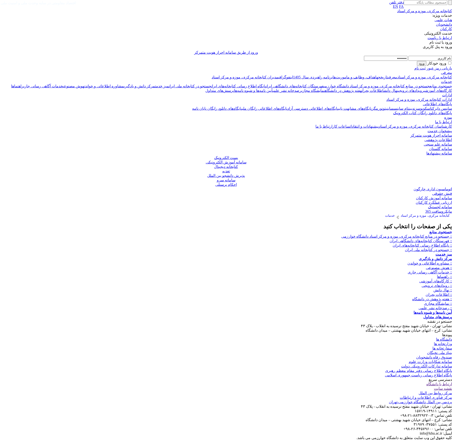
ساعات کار (341, 126)
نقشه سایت (443, 389)
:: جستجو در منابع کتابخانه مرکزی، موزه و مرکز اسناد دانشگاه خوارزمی (396, 236)
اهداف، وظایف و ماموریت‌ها (354, 77)
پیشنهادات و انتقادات (364, 126)
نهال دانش (390, 91)
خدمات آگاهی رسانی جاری (43, 86)
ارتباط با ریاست (440, 38)
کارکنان (446, 29)
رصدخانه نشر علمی (287, 91)
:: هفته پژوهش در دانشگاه (432, 299)
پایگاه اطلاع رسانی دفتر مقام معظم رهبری (418, 371)
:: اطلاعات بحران (439, 295)
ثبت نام (420, 68)
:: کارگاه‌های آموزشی (435, 281)
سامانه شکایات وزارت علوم (430, 362)
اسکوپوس (424, 108)
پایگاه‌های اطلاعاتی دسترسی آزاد (312, 108)
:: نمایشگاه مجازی (438, 303)
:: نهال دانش (442, 290)
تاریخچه (382, 77)
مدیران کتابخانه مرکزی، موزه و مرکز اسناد (245, 77)
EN (395, 6)
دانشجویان (444, 24)
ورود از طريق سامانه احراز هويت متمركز (226, 52)
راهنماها (17, 86)
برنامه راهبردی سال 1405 (313, 77)
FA (401, 6)
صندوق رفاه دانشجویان (434, 357)
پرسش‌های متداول (219, 91)
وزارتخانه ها (443, 344)
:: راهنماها (444, 277)
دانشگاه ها (444, 339)
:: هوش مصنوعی (439, 268)
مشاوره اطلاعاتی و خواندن (104, 86)
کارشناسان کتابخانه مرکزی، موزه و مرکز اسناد (415, 126)
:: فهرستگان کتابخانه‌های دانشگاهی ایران (421, 241)
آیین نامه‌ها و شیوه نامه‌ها (253, 91)
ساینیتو (388, 108)
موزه (448, 117)
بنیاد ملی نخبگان (439, 353)
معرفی (446, 73)
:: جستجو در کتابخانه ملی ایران (428, 250)
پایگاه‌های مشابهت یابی (355, 108)
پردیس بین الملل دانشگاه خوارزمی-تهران (420, 402)
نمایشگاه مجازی (313, 91)
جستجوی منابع (441, 86)
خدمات (446, 82)
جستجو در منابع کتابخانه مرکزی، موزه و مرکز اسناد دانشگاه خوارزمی (377, 86)
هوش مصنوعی (73, 86)
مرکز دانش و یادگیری (139, 86)
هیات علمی (443, 20)
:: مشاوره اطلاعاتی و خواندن (430, 263)
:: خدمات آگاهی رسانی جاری (430, 272)
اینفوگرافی (285, 77)
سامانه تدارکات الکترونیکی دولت (426, 366)
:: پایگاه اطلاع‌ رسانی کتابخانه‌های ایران (422, 245)
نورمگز (377, 108)
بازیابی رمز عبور (439, 68)
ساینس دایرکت (441, 108)
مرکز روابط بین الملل (435, 393)
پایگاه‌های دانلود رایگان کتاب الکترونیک (422, 113)
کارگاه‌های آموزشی (438, 91)
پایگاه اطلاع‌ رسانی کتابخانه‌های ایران (238, 86)
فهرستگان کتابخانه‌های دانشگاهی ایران (295, 86)
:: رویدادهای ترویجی (437, 286)
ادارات (447, 95)
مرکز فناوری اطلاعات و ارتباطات (426, 397)
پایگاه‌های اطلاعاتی (437, 104)
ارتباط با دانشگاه (439, 384)
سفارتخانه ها (442, 348)
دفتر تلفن (396, 2)
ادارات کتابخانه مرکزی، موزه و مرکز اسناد (419, 100)
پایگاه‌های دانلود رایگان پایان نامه (217, 108)
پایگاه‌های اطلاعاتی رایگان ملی (264, 108)
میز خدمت (162, 86)
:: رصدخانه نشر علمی (435, 308)
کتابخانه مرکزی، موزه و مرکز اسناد (424, 11)
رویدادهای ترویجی (411, 91)
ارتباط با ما (443, 122)
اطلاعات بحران (372, 91)
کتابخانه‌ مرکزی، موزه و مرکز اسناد (424, 77)
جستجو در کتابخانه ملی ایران (190, 86)
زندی (414, 108)
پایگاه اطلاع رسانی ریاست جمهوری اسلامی (418, 375)
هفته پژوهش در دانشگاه (343, 91)
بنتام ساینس (402, 108)
